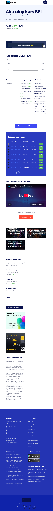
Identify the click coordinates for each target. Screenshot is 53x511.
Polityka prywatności (33, 424)
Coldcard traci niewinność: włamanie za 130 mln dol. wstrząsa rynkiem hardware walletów (16, 232)
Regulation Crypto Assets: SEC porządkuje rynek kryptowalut (14, 385)
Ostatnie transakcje (33, 440)
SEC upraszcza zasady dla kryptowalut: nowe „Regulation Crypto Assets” (40, 108)
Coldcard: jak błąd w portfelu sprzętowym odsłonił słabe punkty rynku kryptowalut (15, 398)
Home (7, 19)
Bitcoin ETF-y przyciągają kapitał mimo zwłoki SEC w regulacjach (40, 103)
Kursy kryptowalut (14, 19)
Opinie (29, 437)
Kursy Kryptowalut (33, 435)
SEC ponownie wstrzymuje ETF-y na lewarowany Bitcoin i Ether (14, 389)
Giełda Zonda (31, 426)
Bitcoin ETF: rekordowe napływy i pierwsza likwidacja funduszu (40, 113)
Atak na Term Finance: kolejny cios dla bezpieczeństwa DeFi (39, 98)
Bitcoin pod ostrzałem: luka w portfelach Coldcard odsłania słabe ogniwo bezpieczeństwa (37, 232)
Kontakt (30, 446)
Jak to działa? (31, 432)
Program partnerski (33, 443)
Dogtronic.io (32, 503)
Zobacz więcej (31, 483)
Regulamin (30, 421)
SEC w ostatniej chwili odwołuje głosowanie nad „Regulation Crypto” (14, 393)
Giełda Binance (31, 429)
